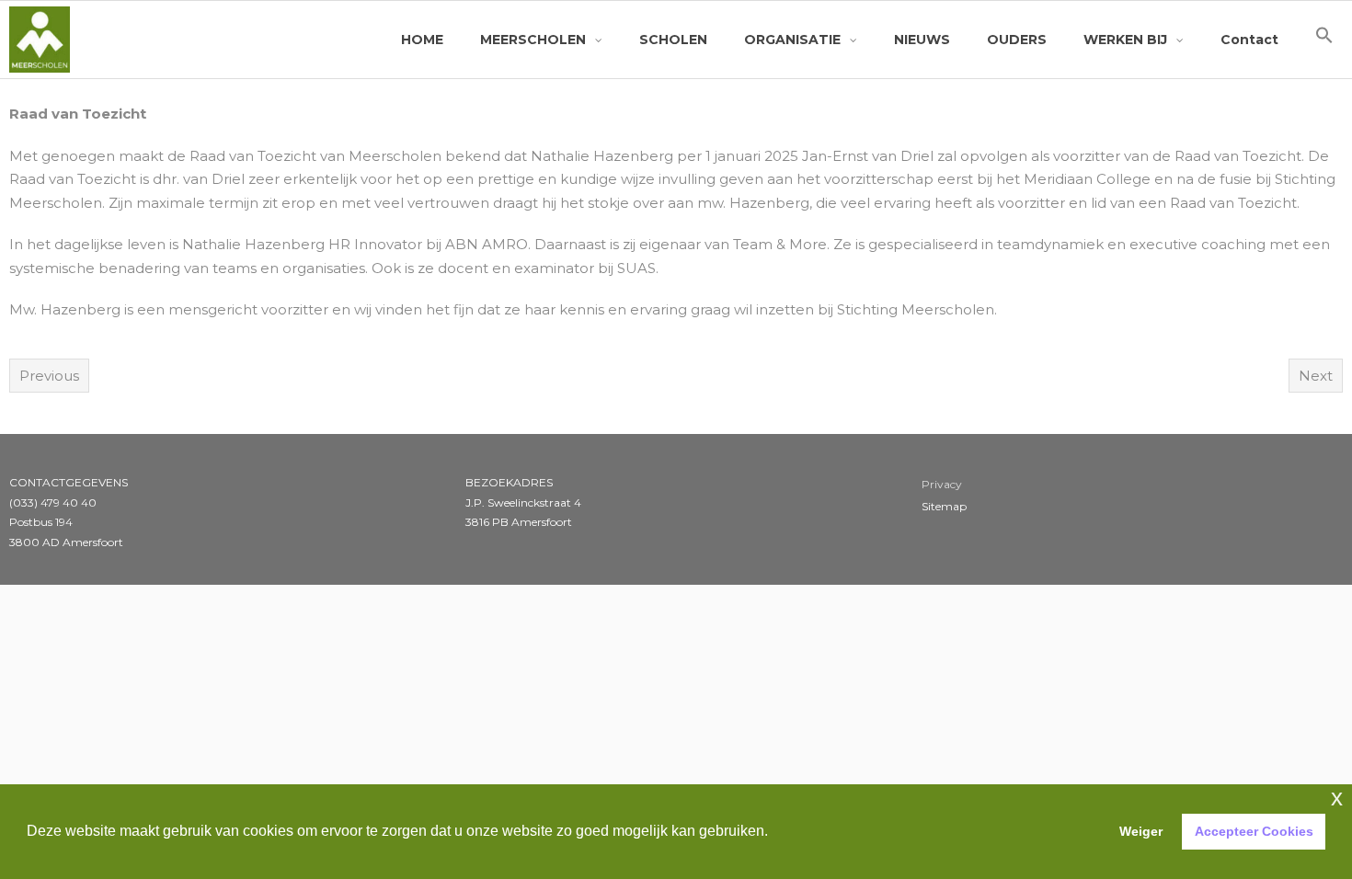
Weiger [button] (1141, 831)
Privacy (942, 484)
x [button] (1337, 797)
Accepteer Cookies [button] (1254, 831)
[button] (1324, 39)
